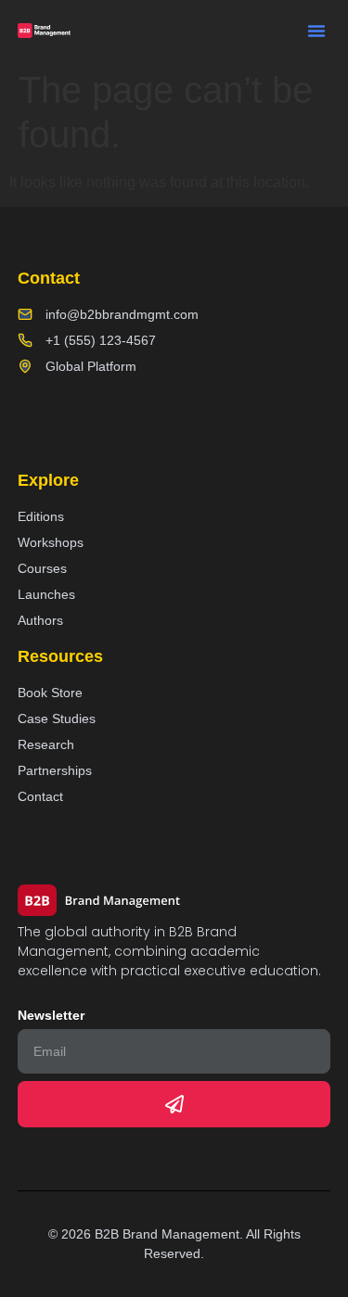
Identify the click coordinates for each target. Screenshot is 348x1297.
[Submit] (174, 1104)
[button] (316, 31)
